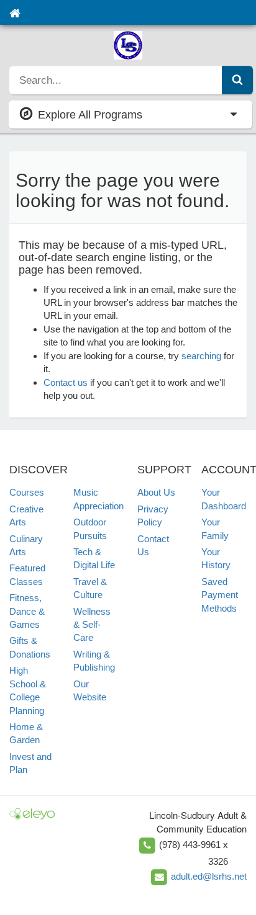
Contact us (65, 382)
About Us (156, 492)
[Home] (15, 12)
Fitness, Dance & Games (27, 611)
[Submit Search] (237, 80)
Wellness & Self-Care (92, 624)
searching (201, 355)
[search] (115, 80)
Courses (26, 492)
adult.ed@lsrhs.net (209, 876)
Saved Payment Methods (219, 595)
